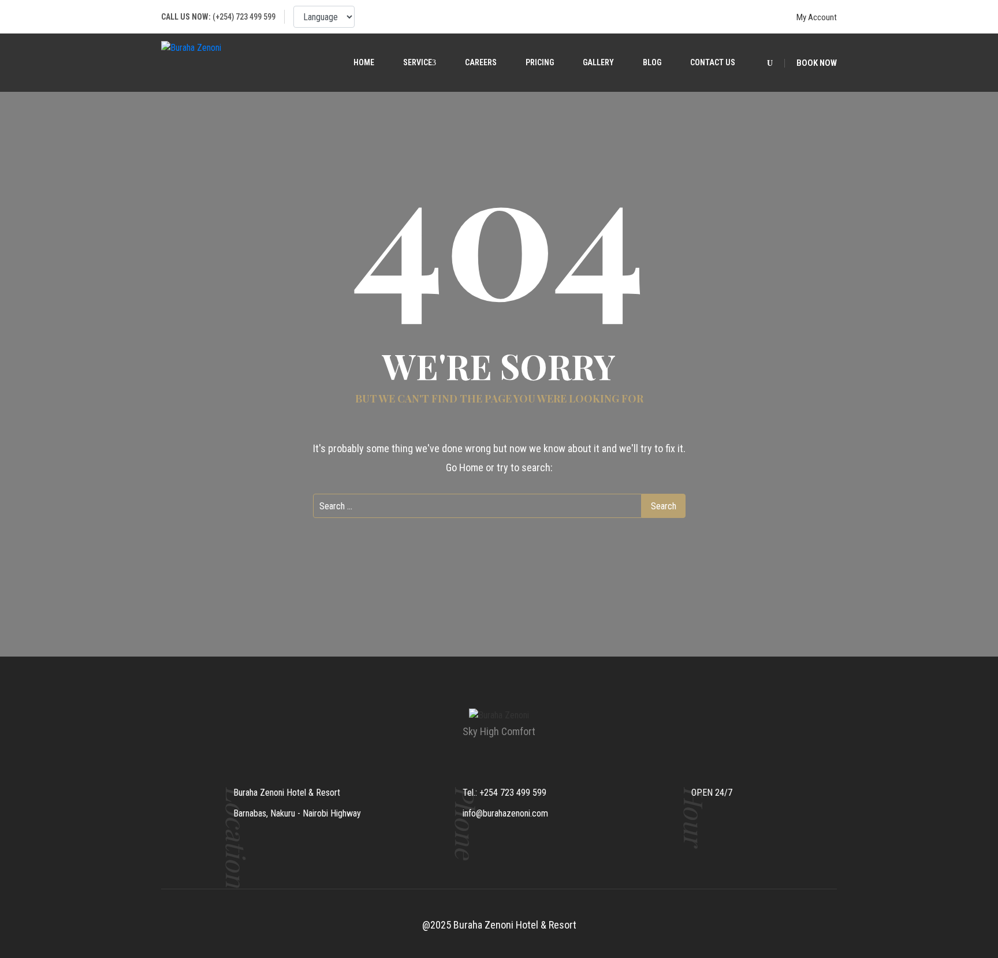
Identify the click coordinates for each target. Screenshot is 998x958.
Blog (652, 62)
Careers (481, 62)
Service (417, 62)
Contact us (712, 62)
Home (363, 62)
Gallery (598, 62)
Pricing (540, 62)
